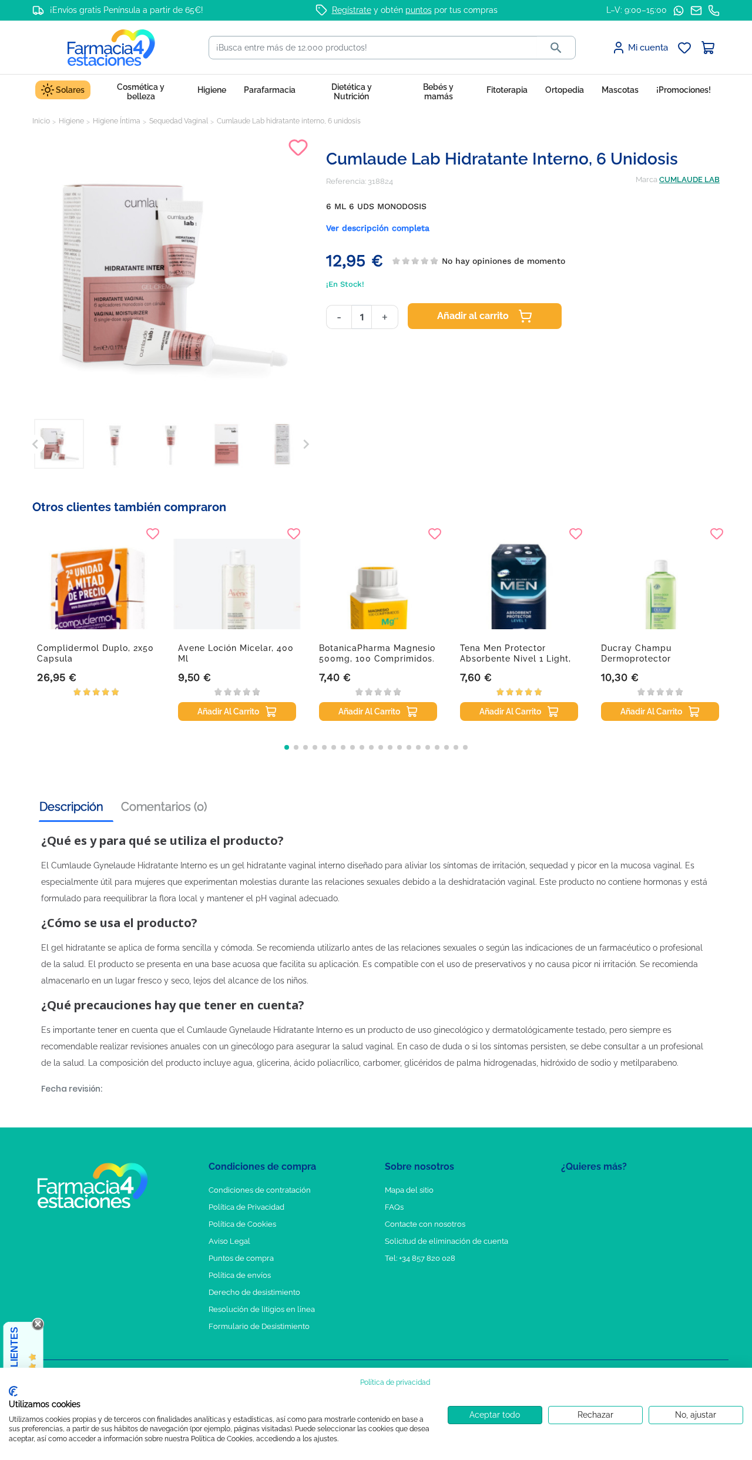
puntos (418, 10)
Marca (646, 179)
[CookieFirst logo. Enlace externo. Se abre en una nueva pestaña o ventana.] (13, 1391)
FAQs (394, 1207)
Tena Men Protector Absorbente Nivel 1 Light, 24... (515, 658)
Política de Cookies (242, 1224)
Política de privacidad (395, 1382)
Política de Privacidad (246, 1207)
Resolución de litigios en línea (262, 1309)
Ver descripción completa (377, 228)
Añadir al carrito (473, 315)
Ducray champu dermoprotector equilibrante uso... (641, 658)
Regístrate (351, 10)
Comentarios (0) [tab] (164, 807)
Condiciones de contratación (260, 1190)
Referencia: (346, 181)
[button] (286, 747)
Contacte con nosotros (425, 1224)
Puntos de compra (241, 1258)
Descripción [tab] (71, 807)
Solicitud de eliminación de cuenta (446, 1241)
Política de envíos (240, 1275)
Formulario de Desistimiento (259, 1326)
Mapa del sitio (409, 1190)
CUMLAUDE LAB (689, 179)
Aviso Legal (229, 1241)
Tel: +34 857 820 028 (420, 1258)
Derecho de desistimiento (254, 1292)
